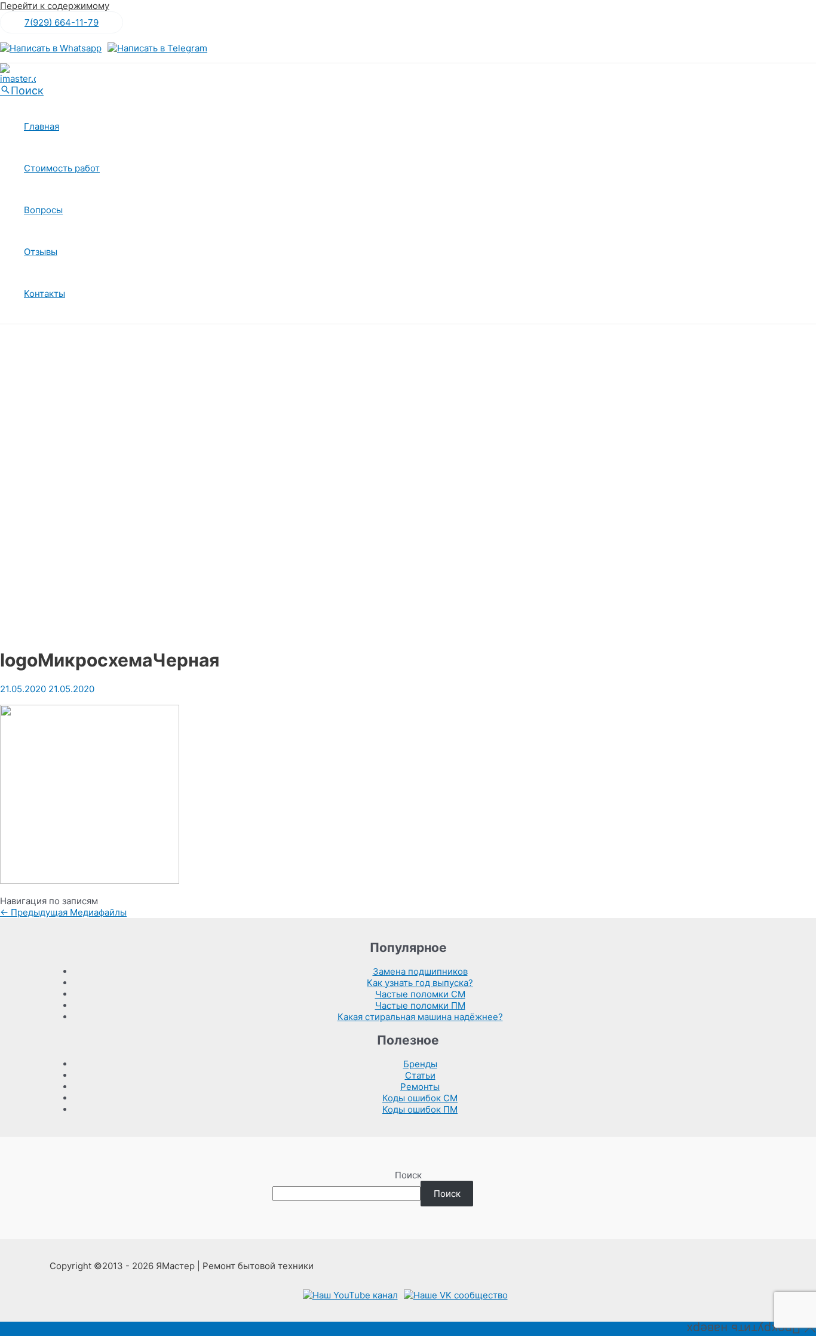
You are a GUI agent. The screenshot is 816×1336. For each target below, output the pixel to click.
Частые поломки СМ (420, 994)
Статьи (420, 1075)
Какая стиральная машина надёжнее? (420, 1016)
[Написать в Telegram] (157, 48)
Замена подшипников (420, 971)
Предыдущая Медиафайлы (63, 912)
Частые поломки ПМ (420, 1005)
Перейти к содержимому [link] (54, 5)
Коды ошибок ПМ (420, 1109)
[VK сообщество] (456, 1295)
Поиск (408, 1175)
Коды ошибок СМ (420, 1098)
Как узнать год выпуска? (420, 982)
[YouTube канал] (350, 1295)
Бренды (420, 1064)
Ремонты (420, 1086)
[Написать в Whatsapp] (51, 48)
